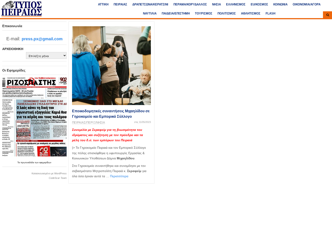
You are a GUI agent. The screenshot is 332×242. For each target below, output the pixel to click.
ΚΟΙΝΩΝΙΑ (280, 4)
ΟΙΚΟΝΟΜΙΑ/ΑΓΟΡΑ (306, 4)
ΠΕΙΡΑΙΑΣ (120, 4)
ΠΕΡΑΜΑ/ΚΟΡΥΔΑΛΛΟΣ (190, 4)
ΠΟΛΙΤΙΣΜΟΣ (226, 13)
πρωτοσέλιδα (28, 162)
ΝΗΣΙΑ (216, 4)
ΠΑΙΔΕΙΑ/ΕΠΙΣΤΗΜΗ (176, 13)
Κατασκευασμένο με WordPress (49, 173)
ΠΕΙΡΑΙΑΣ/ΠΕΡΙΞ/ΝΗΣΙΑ (88, 122)
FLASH (270, 13)
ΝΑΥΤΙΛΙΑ (150, 13)
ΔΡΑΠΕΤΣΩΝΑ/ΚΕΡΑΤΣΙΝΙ (150, 4)
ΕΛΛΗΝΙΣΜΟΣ (235, 4)
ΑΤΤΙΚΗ (103, 4)
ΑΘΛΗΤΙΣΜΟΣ (250, 13)
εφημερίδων (45, 162)
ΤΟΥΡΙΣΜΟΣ (203, 13)
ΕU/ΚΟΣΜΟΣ (259, 4)
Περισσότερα (119, 176)
